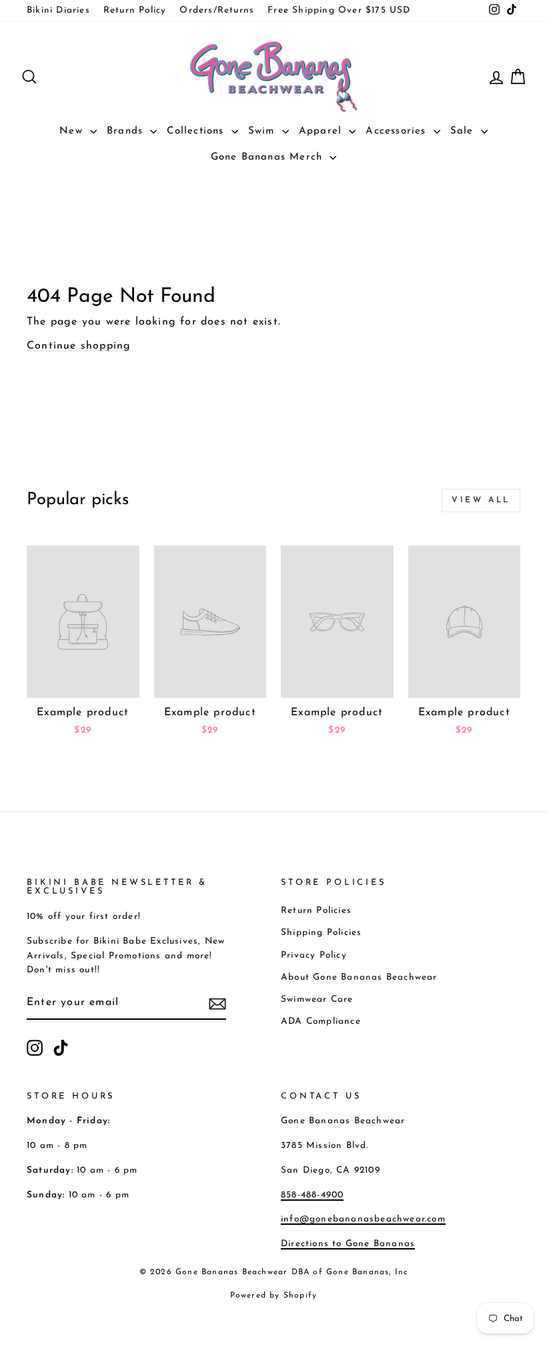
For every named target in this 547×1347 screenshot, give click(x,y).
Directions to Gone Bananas (348, 1243)
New (73, 131)
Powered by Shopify (274, 1296)
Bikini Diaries (58, 10)
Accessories (398, 131)
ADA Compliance (321, 1021)
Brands (127, 131)
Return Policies (316, 910)
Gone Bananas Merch (269, 157)
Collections (197, 131)
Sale (464, 131)
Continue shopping (79, 346)
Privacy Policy (314, 955)
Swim (263, 131)
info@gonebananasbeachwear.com (363, 1219)
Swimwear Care (317, 999)
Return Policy (135, 10)
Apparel (322, 131)
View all (481, 500)
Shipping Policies (321, 932)
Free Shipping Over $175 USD (338, 10)
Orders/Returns (216, 10)
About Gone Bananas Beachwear (359, 977)
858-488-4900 (312, 1195)
